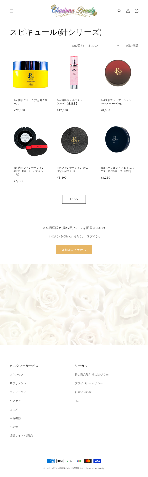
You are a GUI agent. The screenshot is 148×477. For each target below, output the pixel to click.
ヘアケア (15, 401)
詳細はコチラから (74, 250)
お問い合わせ (83, 392)
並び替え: (78, 45)
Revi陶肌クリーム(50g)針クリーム (30, 102)
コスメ (14, 409)
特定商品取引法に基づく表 (91, 374)
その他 (14, 427)
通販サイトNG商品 (21, 435)
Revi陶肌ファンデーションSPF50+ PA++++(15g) (115, 102)
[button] (11, 11)
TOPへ (74, 199)
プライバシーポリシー (89, 383)
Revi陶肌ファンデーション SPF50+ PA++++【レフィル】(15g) (29, 171)
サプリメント (18, 383)
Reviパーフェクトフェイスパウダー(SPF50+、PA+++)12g (117, 169)
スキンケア (17, 374)
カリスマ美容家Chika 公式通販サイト (68, 468)
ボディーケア (18, 392)
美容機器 (15, 418)
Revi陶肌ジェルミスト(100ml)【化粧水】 (69, 102)
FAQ (77, 401)
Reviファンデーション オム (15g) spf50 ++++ (72, 169)
